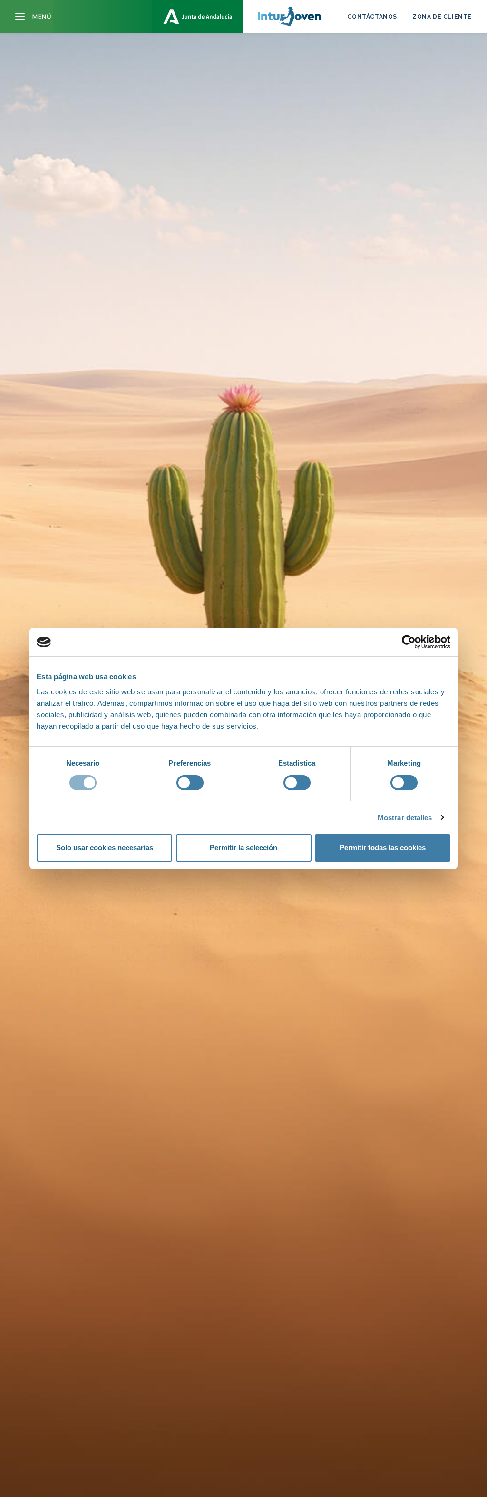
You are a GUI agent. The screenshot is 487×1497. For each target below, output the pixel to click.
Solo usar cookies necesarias (104, 848)
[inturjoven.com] (243, 16)
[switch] (190, 782)
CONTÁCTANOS (372, 16)
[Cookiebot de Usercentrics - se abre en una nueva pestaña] (408, 642)
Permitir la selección (243, 848)
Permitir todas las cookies (383, 848)
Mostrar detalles (405, 818)
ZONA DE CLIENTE (442, 16)
